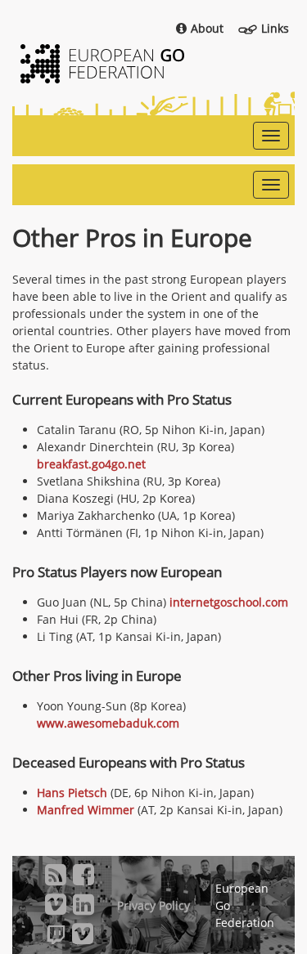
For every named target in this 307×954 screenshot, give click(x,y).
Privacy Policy (153, 905)
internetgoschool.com (228, 602)
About (207, 28)
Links (275, 28)
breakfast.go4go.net (91, 464)
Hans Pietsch (72, 792)
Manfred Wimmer (85, 809)
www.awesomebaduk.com (108, 723)
